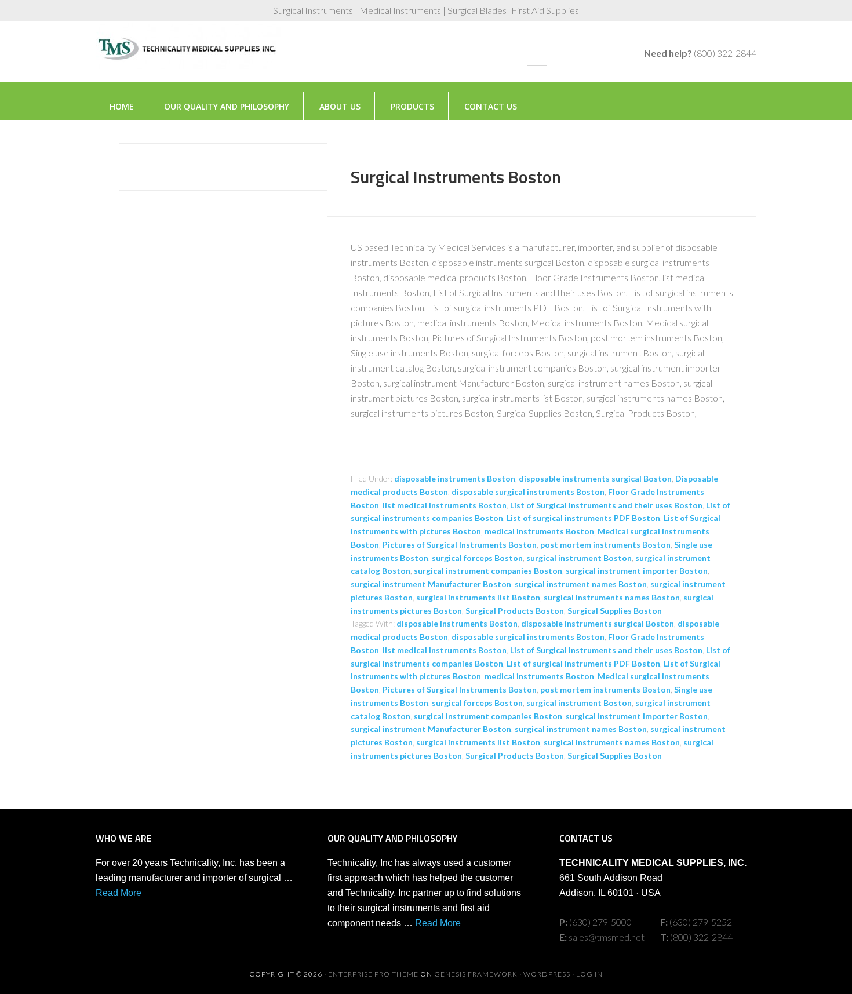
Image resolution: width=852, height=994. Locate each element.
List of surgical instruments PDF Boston (583, 518)
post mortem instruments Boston (605, 544)
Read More (118, 893)
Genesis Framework (476, 974)
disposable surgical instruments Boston (528, 492)
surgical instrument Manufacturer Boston (431, 584)
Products (412, 106)
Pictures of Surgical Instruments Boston (460, 544)
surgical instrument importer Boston (637, 571)
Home (122, 106)
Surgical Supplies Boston (614, 611)
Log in (589, 974)
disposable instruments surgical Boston (595, 478)
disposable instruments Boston (454, 478)
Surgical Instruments (188, 57)
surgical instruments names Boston (612, 597)
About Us (340, 106)
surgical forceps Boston (477, 558)
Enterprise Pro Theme (373, 974)
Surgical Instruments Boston (456, 176)
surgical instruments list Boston (478, 597)
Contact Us (490, 106)
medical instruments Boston (539, 531)
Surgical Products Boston (514, 611)
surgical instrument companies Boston (488, 571)
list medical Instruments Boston (445, 505)
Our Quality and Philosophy (226, 106)
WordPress (546, 974)
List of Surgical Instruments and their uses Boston (606, 505)
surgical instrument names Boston (581, 584)
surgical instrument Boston (579, 558)
